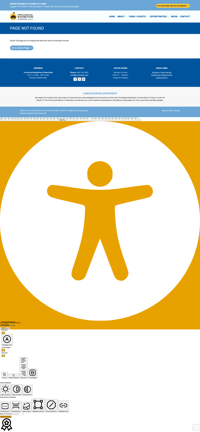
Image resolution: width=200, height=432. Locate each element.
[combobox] (69, 119)
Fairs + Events (137, 16)
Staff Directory (162, 78)
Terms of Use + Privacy (171, 111)
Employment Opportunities (161, 75)
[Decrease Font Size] (3, 333)
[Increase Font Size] (3, 327)
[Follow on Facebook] (75, 79)
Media (174, 16)
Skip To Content (6, 414)
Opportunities (158, 16)
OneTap (12, 325)
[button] (140, 120)
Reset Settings (6, 416)
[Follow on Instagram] (83, 79)
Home (112, 16)
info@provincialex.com (79, 75)
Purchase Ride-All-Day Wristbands (171, 6)
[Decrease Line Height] (3, 356)
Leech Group (83, 111)
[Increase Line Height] (3, 350)
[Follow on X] (79, 79)
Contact (185, 16)
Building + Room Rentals (161, 72)
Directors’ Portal (26, 113)
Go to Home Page (20, 48)
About (121, 16)
